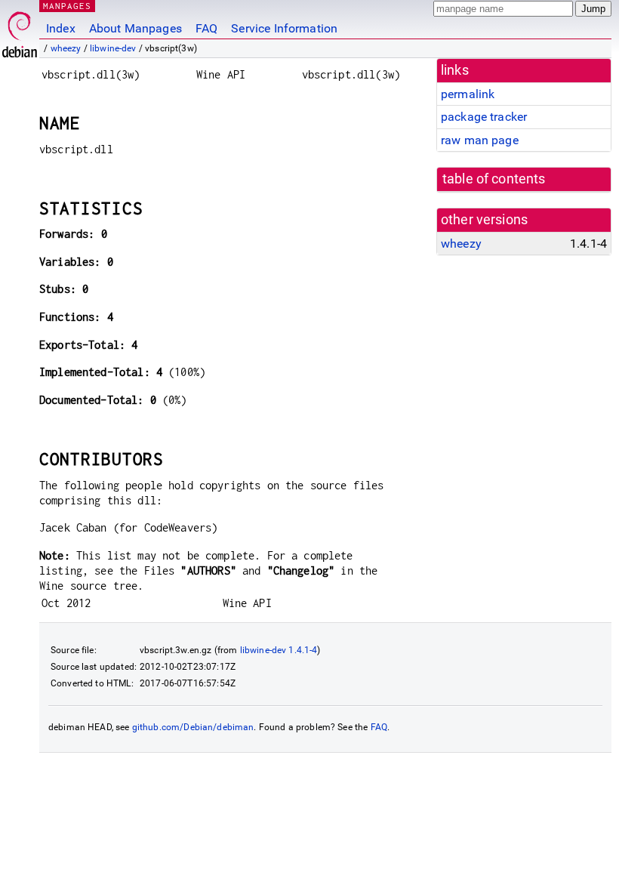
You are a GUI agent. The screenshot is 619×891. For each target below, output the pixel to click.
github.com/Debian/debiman (193, 727)
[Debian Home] (19, 30)
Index (60, 28)
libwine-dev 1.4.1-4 (279, 650)
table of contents (494, 179)
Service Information (284, 28)
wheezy (66, 48)
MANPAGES (67, 6)
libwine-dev (113, 48)
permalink (467, 94)
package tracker (484, 116)
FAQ (206, 28)
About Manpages (135, 28)
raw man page (480, 140)
